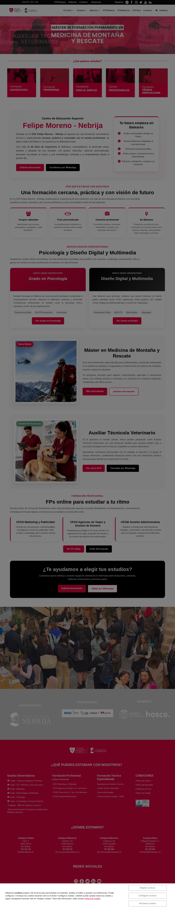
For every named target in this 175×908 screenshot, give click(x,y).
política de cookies (92, 898)
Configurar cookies (148, 895)
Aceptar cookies (147, 888)
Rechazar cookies (147, 903)
